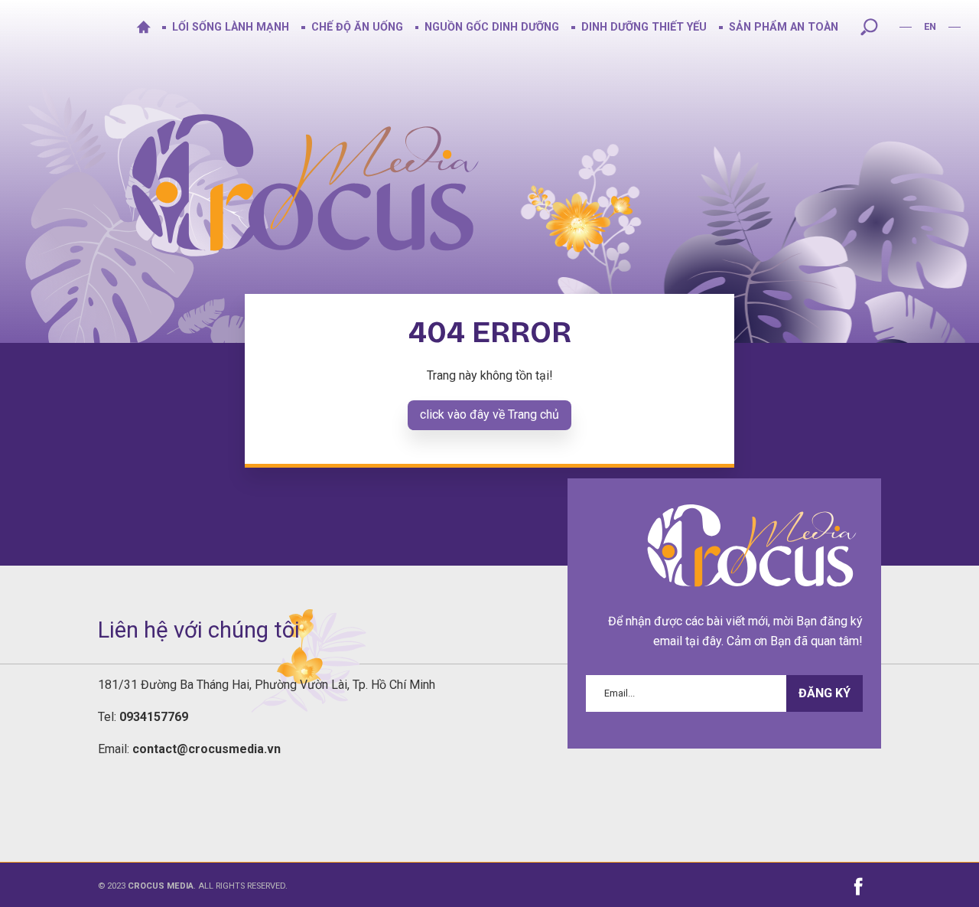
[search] (869, 26)
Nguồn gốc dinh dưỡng (491, 27)
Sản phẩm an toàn (783, 27)
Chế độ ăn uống (357, 27)
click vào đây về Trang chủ (489, 414)
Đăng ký (824, 694)
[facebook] (859, 886)
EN (930, 26)
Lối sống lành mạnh (230, 27)
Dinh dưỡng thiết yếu (644, 27)
